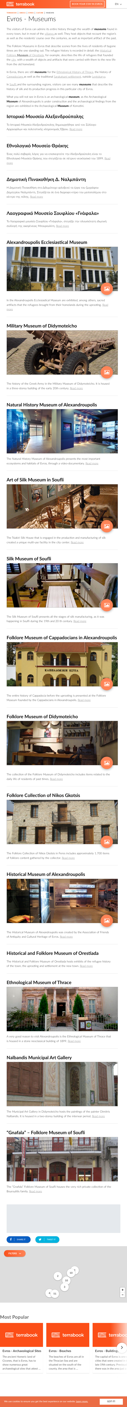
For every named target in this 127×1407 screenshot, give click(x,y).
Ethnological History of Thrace (75, 72)
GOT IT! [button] (111, 1401)
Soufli (13, 84)
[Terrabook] (20, 5)
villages (49, 33)
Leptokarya (98, 76)
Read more (75, 129)
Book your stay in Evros (87, 4)
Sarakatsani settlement (67, 76)
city (13, 59)
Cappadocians (15, 76)
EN (116, 4)
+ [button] (123, 1290)
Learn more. (82, 1401)
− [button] (123, 1295)
